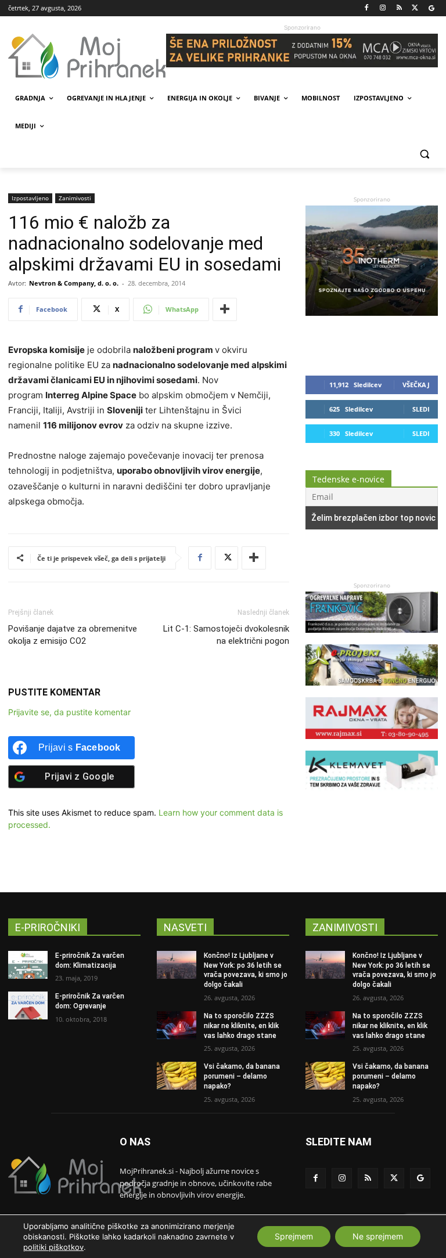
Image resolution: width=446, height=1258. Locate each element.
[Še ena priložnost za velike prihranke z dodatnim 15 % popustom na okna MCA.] (302, 50)
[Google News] (431, 8)
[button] (424, 154)
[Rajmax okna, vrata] (371, 744)
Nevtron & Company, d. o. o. (73, 283)
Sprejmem (294, 1236)
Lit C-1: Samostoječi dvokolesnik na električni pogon (226, 634)
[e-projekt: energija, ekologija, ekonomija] (371, 691)
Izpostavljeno (30, 198)
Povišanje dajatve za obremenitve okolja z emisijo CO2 (72, 634)
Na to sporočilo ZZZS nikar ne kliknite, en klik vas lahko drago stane (241, 1026)
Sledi (421, 409)
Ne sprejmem (378, 1236)
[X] (415, 8)
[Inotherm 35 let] (371, 312)
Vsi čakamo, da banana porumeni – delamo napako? (242, 1076)
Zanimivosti (75, 198)
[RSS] (399, 8)
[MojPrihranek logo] (87, 56)
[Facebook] (366, 8)
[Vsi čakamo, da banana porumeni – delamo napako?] (176, 1076)
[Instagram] (383, 8)
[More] (225, 309)
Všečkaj (416, 384)
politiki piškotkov (53, 1247)
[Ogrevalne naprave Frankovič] (371, 638)
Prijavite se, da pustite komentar (69, 712)
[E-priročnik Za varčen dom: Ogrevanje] (28, 1005)
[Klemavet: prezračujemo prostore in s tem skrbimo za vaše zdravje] (371, 797)
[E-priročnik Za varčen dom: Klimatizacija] (28, 965)
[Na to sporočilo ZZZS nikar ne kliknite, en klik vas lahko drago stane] (176, 1025)
